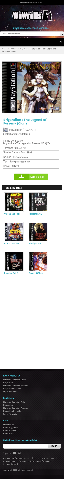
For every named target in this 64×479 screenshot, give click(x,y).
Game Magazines (10, 427)
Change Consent (10, 464)
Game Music (8, 433)
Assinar (54, 446)
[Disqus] (32, 320)
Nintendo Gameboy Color (14, 379)
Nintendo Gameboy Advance (15, 385)
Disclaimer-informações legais (16, 458)
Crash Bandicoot (12, 214)
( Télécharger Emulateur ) (16, 134)
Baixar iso (36, 177)
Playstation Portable (12, 388)
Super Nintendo (10, 391)
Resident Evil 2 (11, 273)
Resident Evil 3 (35, 214)
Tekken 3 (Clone (36, 273)
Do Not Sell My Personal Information (35, 461)
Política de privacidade (44, 458)
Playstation (24, 49)
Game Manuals (9, 430)
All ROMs (13, 49)
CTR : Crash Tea (11, 243)
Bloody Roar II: (35, 243)
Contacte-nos (9, 461)
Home (4, 49)
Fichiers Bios (8, 424)
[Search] (62, 34)
